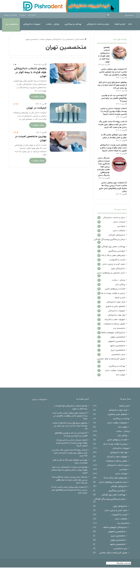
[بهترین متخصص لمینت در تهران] (68, 141)
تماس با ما (32, 15)
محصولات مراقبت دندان (115, 370)
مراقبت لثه (120, 374)
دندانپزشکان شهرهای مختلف (50, 39)
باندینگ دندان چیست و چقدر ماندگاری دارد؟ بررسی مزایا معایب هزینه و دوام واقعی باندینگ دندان (103, 167)
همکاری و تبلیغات (10, 15)
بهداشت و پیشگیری (73, 24)
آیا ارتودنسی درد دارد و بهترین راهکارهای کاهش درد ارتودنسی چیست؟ (114, 98)
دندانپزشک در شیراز (39, 399)
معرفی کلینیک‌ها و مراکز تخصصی (111, 358)
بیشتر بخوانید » (37, 96)
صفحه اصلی (80, 39)
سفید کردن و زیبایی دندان (114, 264)
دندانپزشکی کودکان (117, 235)
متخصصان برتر (11, 24)
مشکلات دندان (119, 230)
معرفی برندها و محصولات (114, 323)
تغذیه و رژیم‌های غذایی (115, 288)
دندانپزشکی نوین (118, 268)
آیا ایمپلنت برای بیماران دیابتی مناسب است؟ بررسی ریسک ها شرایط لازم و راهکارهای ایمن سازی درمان (69, 490)
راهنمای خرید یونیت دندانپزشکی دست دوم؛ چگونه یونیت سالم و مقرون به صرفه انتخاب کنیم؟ (113, 148)
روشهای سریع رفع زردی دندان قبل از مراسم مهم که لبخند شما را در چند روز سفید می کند (112, 85)
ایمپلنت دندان (119, 221)
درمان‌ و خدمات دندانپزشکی (98, 24)
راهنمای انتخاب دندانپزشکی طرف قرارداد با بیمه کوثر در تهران (30, 72)
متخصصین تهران (117, 337)
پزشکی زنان (120, 284)
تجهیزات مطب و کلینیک (114, 319)
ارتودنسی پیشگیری (116, 251)
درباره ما (22, 15)
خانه (130, 24)
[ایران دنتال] (137, 24)
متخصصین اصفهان (116, 341)
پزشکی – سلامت (52, 24)
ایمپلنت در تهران (36, 108)
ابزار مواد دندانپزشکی (116, 315)
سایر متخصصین (118, 354)
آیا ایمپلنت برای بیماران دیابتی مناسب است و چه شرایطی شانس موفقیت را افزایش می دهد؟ (113, 72)
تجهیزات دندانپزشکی (31, 24)
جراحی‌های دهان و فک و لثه (113, 255)
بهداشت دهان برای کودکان (113, 246)
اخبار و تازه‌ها (120, 24)
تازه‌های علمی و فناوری (115, 306)
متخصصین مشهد (117, 345)
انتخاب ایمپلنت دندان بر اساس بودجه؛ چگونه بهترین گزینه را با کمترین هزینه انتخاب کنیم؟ (113, 111)
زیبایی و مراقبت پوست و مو (113, 293)
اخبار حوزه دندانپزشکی (116, 302)
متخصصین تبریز (118, 350)
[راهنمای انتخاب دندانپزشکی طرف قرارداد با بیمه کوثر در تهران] (68, 73)
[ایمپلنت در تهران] (68, 113)
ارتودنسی (121, 226)
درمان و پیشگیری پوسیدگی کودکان (109, 239)
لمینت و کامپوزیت (117, 259)
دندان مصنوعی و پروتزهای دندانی (111, 272)
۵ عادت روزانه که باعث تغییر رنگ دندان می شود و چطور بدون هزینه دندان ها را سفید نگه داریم (112, 124)
